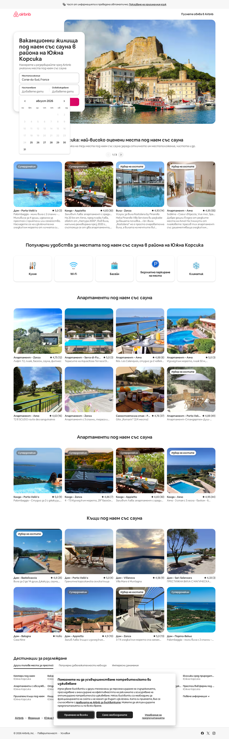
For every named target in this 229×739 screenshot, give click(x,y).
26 (38, 142)
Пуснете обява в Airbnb (197, 14)
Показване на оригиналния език (147, 4)
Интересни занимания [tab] (125, 665)
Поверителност (47, 733)
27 (44, 142)
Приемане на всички (76, 714)
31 (25, 149)
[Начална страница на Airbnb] (22, 14)
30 (64, 142)
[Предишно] (108, 154)
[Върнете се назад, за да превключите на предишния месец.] (25, 101)
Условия (65, 733)
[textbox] (34, 91)
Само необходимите (114, 714)
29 (57, 142)
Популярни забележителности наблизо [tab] (83, 665)
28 (51, 142)
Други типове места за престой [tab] (33, 665)
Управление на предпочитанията (153, 716)
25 (31, 142)
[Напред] (121, 154)
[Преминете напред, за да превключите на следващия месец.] (64, 101)
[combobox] (49, 80)
